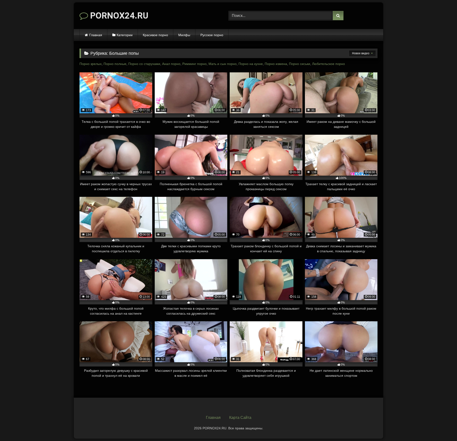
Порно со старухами (144, 64)
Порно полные (115, 64)
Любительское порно (328, 64)
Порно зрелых (90, 64)
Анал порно (171, 64)
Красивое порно (155, 35)
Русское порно (211, 35)
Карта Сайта (240, 418)
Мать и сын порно (223, 64)
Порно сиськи (299, 64)
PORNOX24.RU (118, 16)
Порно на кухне (250, 64)
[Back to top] (442, 426)
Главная (95, 35)
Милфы (184, 35)
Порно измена (276, 64)
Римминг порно (194, 64)
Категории (125, 35)
